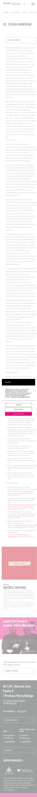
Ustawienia (18, 405)
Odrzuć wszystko (18, 409)
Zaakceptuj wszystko (18, 413)
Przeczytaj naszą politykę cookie (19, 397)
